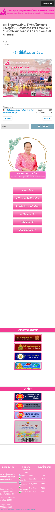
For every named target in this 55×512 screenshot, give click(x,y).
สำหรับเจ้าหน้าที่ (27, 230)
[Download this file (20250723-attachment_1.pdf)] (4, 110)
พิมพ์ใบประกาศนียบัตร (27, 206)
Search (43, 126)
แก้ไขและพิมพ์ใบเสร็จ (27, 198)
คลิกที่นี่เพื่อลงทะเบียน (28, 52)
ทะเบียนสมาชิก (27, 214)
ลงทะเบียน (27, 190)
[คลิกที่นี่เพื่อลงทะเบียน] (27, 78)
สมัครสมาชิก (27, 222)
